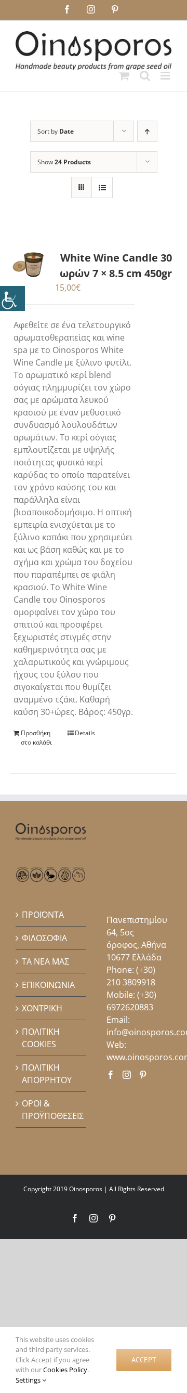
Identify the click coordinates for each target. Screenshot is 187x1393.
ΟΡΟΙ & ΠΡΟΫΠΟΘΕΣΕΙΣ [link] (51, 1110)
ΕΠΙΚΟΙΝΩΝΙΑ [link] (48, 985)
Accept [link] (143, 1359)
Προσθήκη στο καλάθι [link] (36, 737)
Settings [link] (29, 1380)
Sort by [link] (55, 131)
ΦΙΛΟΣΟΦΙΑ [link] (44, 938)
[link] (12, 298)
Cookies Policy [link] (65, 1369)
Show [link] (64, 162)
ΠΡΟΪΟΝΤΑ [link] (43, 914)
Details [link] (85, 732)
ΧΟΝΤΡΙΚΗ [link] (42, 1008)
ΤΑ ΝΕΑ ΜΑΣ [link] (45, 961)
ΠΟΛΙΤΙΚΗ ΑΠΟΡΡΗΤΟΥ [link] (47, 1074)
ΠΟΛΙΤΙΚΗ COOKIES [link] (41, 1038)
